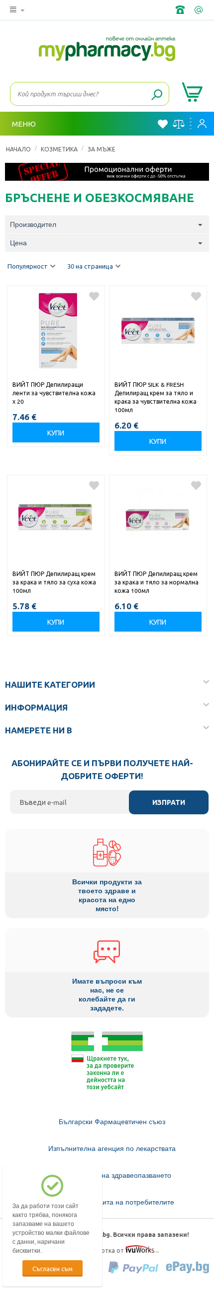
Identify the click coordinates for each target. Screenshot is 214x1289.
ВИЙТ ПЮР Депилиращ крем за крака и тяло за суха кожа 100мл (54, 582)
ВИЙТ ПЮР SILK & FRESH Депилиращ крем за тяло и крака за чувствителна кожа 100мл (155, 397)
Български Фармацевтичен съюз (112, 1122)
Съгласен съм (52, 1268)
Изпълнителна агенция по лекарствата (112, 1148)
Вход (204, 124)
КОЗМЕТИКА (59, 149)
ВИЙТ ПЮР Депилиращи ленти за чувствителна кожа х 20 (54, 392)
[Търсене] (157, 95)
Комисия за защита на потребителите (112, 1202)
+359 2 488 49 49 (181, 10)
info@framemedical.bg (200, 10)
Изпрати (168, 802)
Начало (18, 149)
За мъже (101, 149)
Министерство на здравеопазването (112, 1175)
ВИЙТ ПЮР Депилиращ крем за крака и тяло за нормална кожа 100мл (156, 582)
